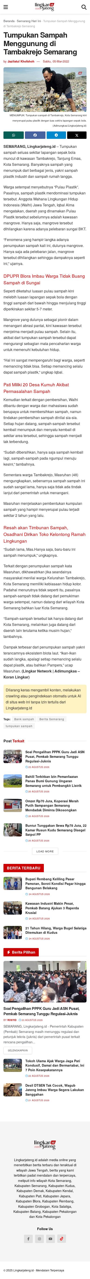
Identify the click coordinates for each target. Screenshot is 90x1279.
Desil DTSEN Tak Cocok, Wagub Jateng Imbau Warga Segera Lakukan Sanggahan (54, 1090)
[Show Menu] (5, 7)
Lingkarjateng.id (23, 1270)
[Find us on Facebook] (28, 1239)
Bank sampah (24, 719)
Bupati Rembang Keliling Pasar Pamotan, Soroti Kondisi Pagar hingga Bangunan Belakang (55, 883)
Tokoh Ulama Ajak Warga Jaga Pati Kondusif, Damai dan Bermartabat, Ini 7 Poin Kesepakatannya (54, 1065)
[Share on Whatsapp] (13, 135)
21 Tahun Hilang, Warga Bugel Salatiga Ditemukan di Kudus (56, 930)
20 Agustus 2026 (38, 791)
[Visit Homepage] (44, 7)
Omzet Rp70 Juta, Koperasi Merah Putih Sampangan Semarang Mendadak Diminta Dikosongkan (52, 805)
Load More (45, 851)
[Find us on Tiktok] (61, 1238)
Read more (17, 1050)
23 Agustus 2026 (38, 767)
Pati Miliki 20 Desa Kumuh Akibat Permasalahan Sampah (36, 387)
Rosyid (11, 1020)
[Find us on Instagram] (39, 1239)
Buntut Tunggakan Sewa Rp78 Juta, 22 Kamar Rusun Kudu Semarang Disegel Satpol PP (56, 830)
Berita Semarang (51, 719)
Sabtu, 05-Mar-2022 (56, 61)
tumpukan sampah (19, 726)
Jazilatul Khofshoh (21, 61)
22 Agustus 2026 (38, 1075)
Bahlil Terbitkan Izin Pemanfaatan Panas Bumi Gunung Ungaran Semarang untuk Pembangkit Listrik (53, 781)
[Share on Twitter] (77, 135)
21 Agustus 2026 (38, 1100)
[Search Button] (84, 7)
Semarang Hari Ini (29, 21)
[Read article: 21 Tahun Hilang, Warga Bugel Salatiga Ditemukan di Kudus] (12, 932)
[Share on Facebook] (35, 135)
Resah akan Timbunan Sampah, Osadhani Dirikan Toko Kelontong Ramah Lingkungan (44, 534)
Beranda (9, 21)
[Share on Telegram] (56, 135)
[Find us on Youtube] (50, 1239)
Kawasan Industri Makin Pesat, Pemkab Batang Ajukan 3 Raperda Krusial (52, 908)
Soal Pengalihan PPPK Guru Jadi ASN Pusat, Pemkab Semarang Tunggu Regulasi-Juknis (54, 756)
